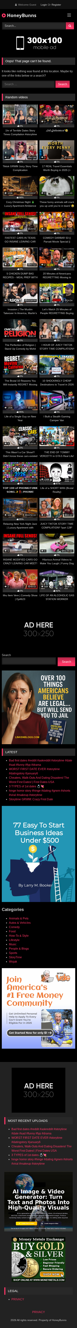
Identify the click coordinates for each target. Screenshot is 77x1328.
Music (12, 944)
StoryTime (15, 957)
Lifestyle (14, 940)
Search (6, 655)
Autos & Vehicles (20, 922)
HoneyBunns (21, 15)
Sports (13, 952)
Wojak (13, 961)
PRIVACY (17, 1299)
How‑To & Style (19, 935)
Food (12, 931)
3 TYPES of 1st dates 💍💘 (26, 786)
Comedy (14, 927)
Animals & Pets (18, 918)
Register (56, 4)
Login (44, 4)
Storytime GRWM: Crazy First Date (31, 799)
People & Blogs (19, 948)
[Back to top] (66, 1317)
